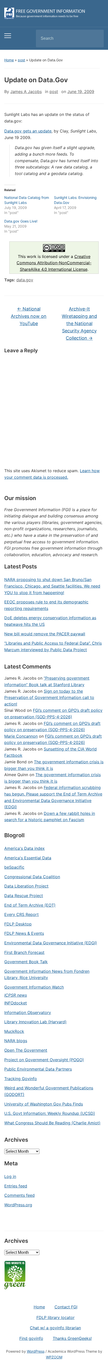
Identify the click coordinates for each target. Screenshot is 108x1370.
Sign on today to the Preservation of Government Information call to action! (49, 697)
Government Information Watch (34, 987)
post (21, 60)
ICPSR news (15, 995)
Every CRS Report (21, 914)
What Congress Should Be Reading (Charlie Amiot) (52, 1122)
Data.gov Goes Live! (20, 221)
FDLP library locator (55, 1317)
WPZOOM (54, 1357)
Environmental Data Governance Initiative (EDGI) (50, 942)
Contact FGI (66, 1306)
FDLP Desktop (18, 923)
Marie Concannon (21, 736)
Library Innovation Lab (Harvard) (35, 1021)
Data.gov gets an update (27, 131)
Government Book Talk (26, 961)
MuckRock (14, 1031)
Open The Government (25, 1050)
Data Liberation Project (26, 886)
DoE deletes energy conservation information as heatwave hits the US (50, 621)
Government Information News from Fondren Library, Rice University (46, 974)
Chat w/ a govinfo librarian (55, 1327)
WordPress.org (18, 1204)
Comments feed (19, 1195)
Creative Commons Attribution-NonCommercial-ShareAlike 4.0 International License (54, 263)
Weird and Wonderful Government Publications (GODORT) (48, 1091)
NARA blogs (15, 1040)
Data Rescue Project (23, 895)
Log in (10, 1176)
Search (95, 38)
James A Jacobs (26, 91)
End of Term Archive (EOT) (30, 905)
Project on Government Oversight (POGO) (44, 1059)
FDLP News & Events (24, 933)
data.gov (24, 279)
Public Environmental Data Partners (38, 1069)
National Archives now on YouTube (28, 316)
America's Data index (24, 848)
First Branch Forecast (24, 952)
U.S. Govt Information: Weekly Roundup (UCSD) (49, 1113)
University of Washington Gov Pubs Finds (43, 1104)
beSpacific (14, 867)
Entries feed (15, 1185)
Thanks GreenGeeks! (72, 1338)
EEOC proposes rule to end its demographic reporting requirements (46, 605)
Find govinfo (31, 1338)
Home (9, 60)
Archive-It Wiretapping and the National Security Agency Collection (79, 323)
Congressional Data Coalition (32, 876)
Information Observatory (27, 1012)
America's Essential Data (27, 857)
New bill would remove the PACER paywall (44, 633)
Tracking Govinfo (20, 1078)
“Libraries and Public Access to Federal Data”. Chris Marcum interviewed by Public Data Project (53, 646)
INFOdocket (15, 1002)
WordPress (35, 1351)
